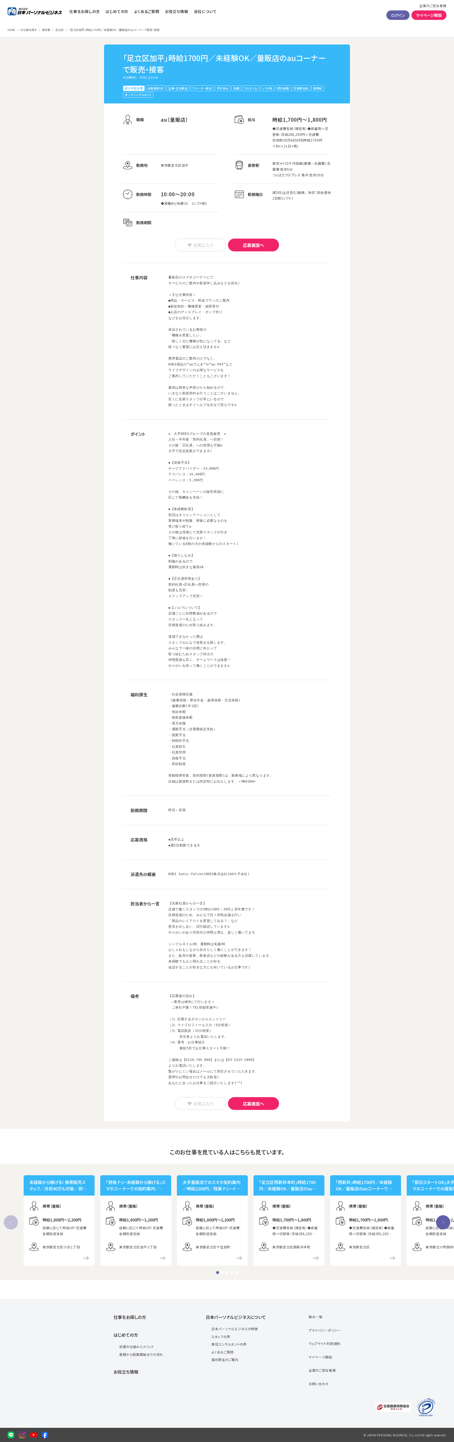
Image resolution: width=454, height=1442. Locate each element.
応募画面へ (253, 245)
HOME (11, 29)
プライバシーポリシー (324, 1330)
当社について (205, 11)
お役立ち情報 (176, 11)
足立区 (59, 29)
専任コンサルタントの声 (229, 1344)
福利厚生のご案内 (225, 1359)
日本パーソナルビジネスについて (236, 1317)
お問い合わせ (319, 1383)
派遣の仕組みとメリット (136, 1346)
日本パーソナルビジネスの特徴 (234, 1328)
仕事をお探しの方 (84, 11)
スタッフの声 (220, 1336)
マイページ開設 (429, 15)
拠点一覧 (316, 1316)
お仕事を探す (28, 29)
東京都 (46, 29)
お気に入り (203, 245)
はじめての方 (116, 11)
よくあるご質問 (146, 11)
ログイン (398, 15)
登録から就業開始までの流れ (141, 1354)
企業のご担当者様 (432, 5)
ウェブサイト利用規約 (324, 1343)
